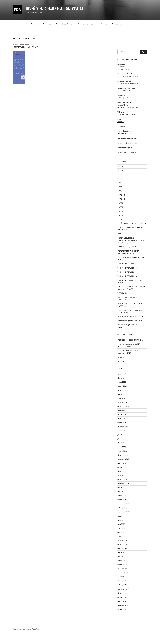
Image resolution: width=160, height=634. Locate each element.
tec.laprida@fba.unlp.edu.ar (126, 152)
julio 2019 (120, 552)
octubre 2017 (122, 585)
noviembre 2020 (123, 504)
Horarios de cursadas (85, 24)
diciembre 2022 (122, 455)
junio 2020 (121, 524)
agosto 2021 (121, 487)
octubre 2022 (122, 463)
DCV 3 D (120, 207)
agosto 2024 (121, 414)
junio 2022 (121, 471)
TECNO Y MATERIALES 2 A (127, 272)
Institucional (103, 24)
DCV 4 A (120, 187)
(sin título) (120, 357)
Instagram (121, 126)
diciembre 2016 (122, 593)
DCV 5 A (120, 191)
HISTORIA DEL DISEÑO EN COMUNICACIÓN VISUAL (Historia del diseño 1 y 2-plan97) (130, 240)
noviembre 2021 (123, 483)
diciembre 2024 (123, 406)
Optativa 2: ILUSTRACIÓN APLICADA (130, 317)
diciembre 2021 (122, 479)
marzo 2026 (121, 382)
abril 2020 (121, 532)
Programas (47, 24)
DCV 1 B (120, 170)
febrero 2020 (122, 540)
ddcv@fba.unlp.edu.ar (124, 133)
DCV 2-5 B (121, 195)
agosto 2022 (121, 467)
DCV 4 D (120, 211)
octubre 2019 (122, 548)
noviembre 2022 (123, 459)
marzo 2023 (121, 447)
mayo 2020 (121, 528)
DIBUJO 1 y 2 (121, 219)
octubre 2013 (122, 601)
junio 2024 (121, 418)
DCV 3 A (120, 183)
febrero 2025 (122, 402)
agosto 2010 (121, 609)
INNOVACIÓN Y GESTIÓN (126, 247)
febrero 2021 (121, 500)
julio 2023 (120, 435)
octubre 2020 (122, 508)
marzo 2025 (121, 398)
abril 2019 (120, 556)
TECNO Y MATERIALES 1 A (127, 264)
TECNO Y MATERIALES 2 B (127, 276)
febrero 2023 (122, 451)
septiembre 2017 (123, 589)
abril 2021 (120, 491)
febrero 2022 (122, 475)
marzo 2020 (121, 536)
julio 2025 (120, 394)
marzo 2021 (121, 496)
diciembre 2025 (123, 390)
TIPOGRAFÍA (122, 293)
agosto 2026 (121, 374)
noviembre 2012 (123, 605)
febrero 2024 (122, 422)
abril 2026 (121, 378)
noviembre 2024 (123, 410)
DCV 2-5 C (121, 199)
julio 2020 (120, 520)
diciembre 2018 (122, 569)
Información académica (63, 24)
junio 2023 (121, 439)
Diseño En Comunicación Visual (55, 8)
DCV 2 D (120, 203)
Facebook (120, 122)
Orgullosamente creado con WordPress (26, 629)
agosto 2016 (121, 597)
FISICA (119, 234)
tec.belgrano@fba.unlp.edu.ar (127, 143)
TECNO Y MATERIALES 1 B (127, 268)
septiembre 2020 (123, 512)
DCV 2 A (120, 179)
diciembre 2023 (123, 427)
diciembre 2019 (122, 544)
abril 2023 (121, 443)
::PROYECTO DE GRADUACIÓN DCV (25, 47)
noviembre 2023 (123, 431)
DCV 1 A (120, 166)
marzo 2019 (121, 560)
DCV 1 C (120, 175)
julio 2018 (120, 577)
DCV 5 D (120, 215)
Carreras (34, 24)
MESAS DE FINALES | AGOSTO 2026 (130, 340)
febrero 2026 (122, 386)
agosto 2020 (121, 516)
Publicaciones (117, 24)
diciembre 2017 (122, 581)
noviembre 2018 (123, 573)
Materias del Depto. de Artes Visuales (130, 321)
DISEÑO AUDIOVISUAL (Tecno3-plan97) (131, 223)
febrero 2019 (122, 564)
